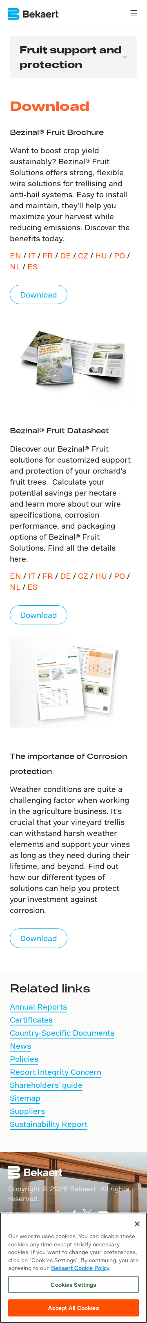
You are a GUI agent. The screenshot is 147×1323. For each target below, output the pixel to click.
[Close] (137, 1224)
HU (101, 255)
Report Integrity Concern (55, 1071)
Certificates (31, 1019)
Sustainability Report (48, 1124)
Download (38, 294)
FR (47, 255)
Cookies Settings (73, 1284)
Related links (50, 987)
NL (15, 266)
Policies (24, 1058)
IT (32, 255)
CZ (83, 255)
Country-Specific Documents (62, 1032)
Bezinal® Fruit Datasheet (59, 430)
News (20, 1045)
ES (32, 266)
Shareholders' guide (46, 1084)
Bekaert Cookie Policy (80, 1268)
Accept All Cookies (73, 1308)
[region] (73, 1268)
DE (65, 255)
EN (15, 255)
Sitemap (25, 1098)
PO (119, 255)
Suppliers (27, 1111)
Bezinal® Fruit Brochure (57, 132)
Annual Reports (38, 1006)
